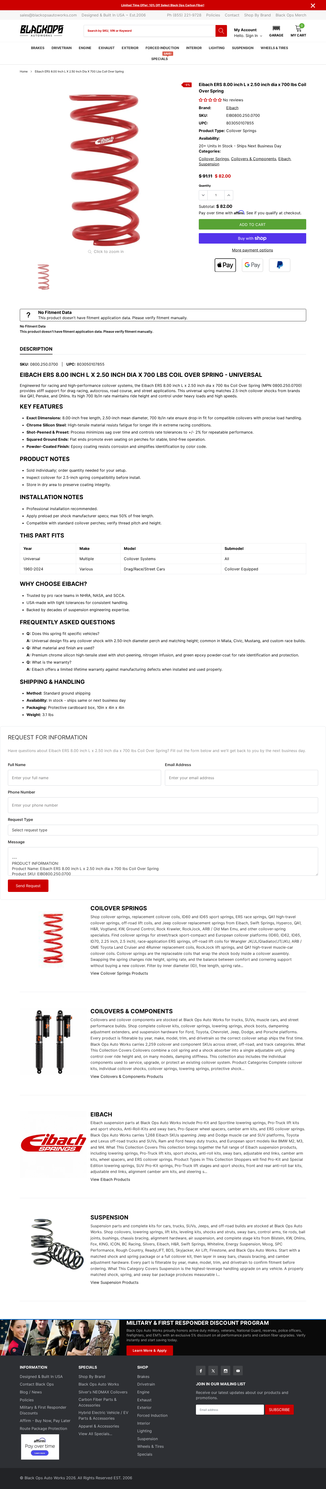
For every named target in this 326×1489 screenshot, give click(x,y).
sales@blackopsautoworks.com (48, 15)
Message (16, 841)
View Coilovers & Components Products (126, 1076)
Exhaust (107, 48)
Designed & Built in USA (41, 1376)
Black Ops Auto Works (99, 1384)
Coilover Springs (214, 158)
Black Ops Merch (291, 15)
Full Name (17, 764)
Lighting (217, 48)
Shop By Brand (257, 15)
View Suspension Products (114, 1282)
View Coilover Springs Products (119, 973)
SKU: (203, 115)
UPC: (203, 123)
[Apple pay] (225, 265)
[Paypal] (279, 265)
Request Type (20, 819)
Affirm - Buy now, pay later (45, 1420)
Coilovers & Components (253, 158)
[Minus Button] (203, 195)
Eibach (232, 107)
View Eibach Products (110, 1179)
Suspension (242, 48)
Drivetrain (62, 48)
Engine (85, 48)
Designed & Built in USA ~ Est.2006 (114, 15)
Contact (232, 15)
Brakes (37, 48)
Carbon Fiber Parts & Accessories (97, 1402)
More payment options (252, 250)
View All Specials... (95, 1433)
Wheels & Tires (274, 48)
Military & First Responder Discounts (43, 1410)
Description (36, 349)
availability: (209, 138)
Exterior (130, 48)
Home (24, 71)
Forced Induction (162, 48)
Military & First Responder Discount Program (197, 1323)
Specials (159, 59)
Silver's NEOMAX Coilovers (103, 1392)
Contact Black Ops (37, 1384)
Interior (194, 48)
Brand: (205, 107)
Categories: (210, 151)
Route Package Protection (43, 1428)
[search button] (221, 31)
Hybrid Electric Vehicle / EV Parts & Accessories (103, 1415)
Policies (213, 15)
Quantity (205, 185)
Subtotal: (207, 206)
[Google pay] (252, 265)
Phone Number (21, 792)
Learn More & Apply (150, 1350)
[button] (276, 31)
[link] (43, 276)
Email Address (178, 764)
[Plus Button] (228, 195)
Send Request (28, 885)
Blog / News (31, 1392)
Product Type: (212, 130)
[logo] (42, 30)
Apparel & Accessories (99, 1426)
